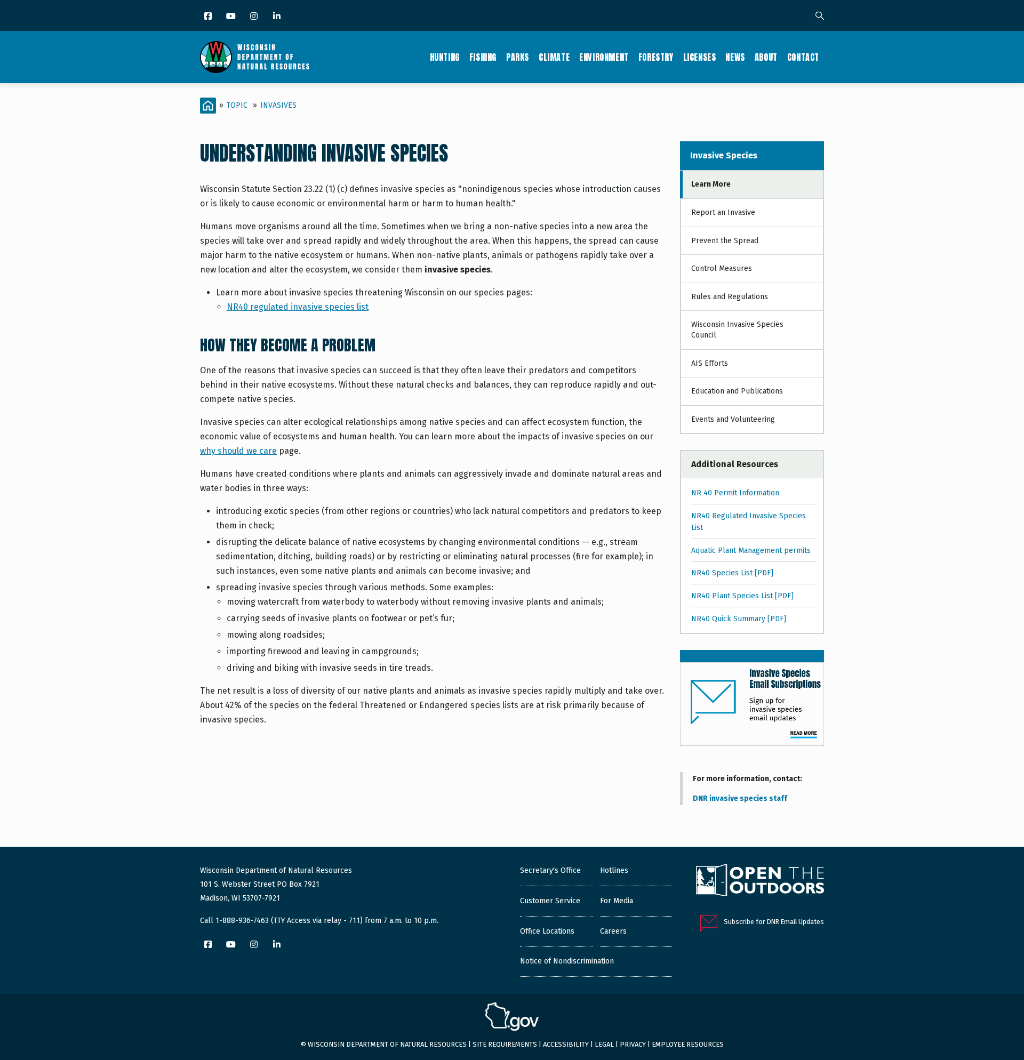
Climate (554, 57)
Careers (613, 931)
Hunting (445, 57)
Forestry (656, 57)
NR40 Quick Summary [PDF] (738, 618)
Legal (604, 1044)
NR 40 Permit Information (735, 492)
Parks (517, 57)
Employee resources (688, 1044)
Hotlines (614, 870)
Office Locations (547, 931)
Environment (604, 57)
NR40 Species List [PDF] (732, 572)
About (766, 57)
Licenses (699, 57)
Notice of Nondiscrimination (567, 961)
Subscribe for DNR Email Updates (774, 922)
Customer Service (550, 900)
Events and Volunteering (733, 419)
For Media (616, 900)
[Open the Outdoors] (760, 881)
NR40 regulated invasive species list (298, 307)
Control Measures (721, 268)
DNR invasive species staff (740, 798)
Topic (237, 105)
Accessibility (566, 1044)
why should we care (238, 451)
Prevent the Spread (724, 240)
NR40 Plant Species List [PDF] (742, 595)
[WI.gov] (512, 1017)
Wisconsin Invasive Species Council (737, 330)
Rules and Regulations (729, 296)
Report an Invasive (723, 212)
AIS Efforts (709, 363)
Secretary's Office (550, 870)
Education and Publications (737, 391)
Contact (803, 57)
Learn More (711, 184)
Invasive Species (723, 155)
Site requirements (505, 1044)
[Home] (254, 57)
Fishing (483, 57)
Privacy (633, 1044)
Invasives (278, 105)
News (735, 57)
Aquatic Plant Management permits (751, 550)
